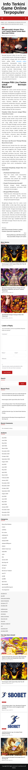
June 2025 (4, 467)
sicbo (3, 554)
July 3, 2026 (9, 760)
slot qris (4, 568)
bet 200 (3, 596)
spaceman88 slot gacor (7, 587)
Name (4, 352)
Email (16, 352)
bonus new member (5, 598)
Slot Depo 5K (5, 562)
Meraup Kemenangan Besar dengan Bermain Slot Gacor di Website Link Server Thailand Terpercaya (13, 289)
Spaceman (4, 581)
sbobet (3, 546)
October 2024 (5, 488)
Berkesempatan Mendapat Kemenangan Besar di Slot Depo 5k (13, 418)
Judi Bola (4, 529)
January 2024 (5, 507)
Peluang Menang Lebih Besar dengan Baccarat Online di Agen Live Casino (16, 234)
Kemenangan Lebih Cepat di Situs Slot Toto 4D (14, 264)
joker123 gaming (5, 600)
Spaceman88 (5, 584)
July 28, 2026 (9, 265)
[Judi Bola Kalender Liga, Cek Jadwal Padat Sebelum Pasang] (14, 721)
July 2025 (4, 464)
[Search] (26, 18)
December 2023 (6, 509)
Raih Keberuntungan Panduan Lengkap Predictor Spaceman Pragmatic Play (12, 229)
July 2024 (4, 496)
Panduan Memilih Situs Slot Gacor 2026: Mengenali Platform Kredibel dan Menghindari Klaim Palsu (14, 394)
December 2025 (6, 451)
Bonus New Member (6, 524)
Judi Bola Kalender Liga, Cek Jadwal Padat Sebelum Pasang (14, 412)
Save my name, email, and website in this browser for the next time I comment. (12, 367)
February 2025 (5, 477)
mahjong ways (4, 609)
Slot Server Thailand (7, 570)
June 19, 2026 (9, 292)
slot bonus (3, 614)
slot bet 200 (5, 559)
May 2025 (4, 469)
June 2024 (4, 499)
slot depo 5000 (4, 631)
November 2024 (6, 485)
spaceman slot (4, 628)
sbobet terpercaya (6, 548)
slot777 (4, 573)
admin (4, 35)
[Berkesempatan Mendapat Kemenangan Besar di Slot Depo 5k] (14, 747)
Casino (3, 527)
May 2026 (4, 443)
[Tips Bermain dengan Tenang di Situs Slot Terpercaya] (14, 304)
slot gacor (4, 565)
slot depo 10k (4, 605)
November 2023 (6, 512)
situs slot (3, 621)
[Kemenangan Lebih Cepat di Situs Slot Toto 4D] (14, 253)
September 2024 (6, 491)
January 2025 (5, 480)
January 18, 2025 (10, 35)
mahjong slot (5, 535)
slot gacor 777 (4, 603)
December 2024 (6, 483)
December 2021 (6, 515)
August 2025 (5, 461)
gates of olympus (5, 616)
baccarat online (21, 61)
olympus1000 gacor (6, 543)
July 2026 (4, 437)
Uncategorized (5, 589)
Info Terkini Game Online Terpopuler (14, 8)
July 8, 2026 (9, 735)
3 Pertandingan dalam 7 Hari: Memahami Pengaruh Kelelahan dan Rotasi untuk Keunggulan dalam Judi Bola (14, 405)
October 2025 (5, 456)
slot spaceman (4, 611)
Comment (5, 334)
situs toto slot (4, 618)
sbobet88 (4, 551)
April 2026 (4, 445)
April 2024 (4, 504)
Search (3, 378)
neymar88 (4, 537)
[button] (2, 18)
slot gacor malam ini (5, 623)
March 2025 (5, 475)
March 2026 (5, 448)
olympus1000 (5, 540)
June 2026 (4, 440)
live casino (4, 532)
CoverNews (20, 766)
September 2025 (6, 459)
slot (2, 626)
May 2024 (4, 501)
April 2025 (4, 472)
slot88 (3, 576)
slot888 (4, 578)
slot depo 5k (4, 593)
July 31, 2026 (9, 659)
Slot (3, 27)
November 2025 (6, 453)
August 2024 (5, 493)
